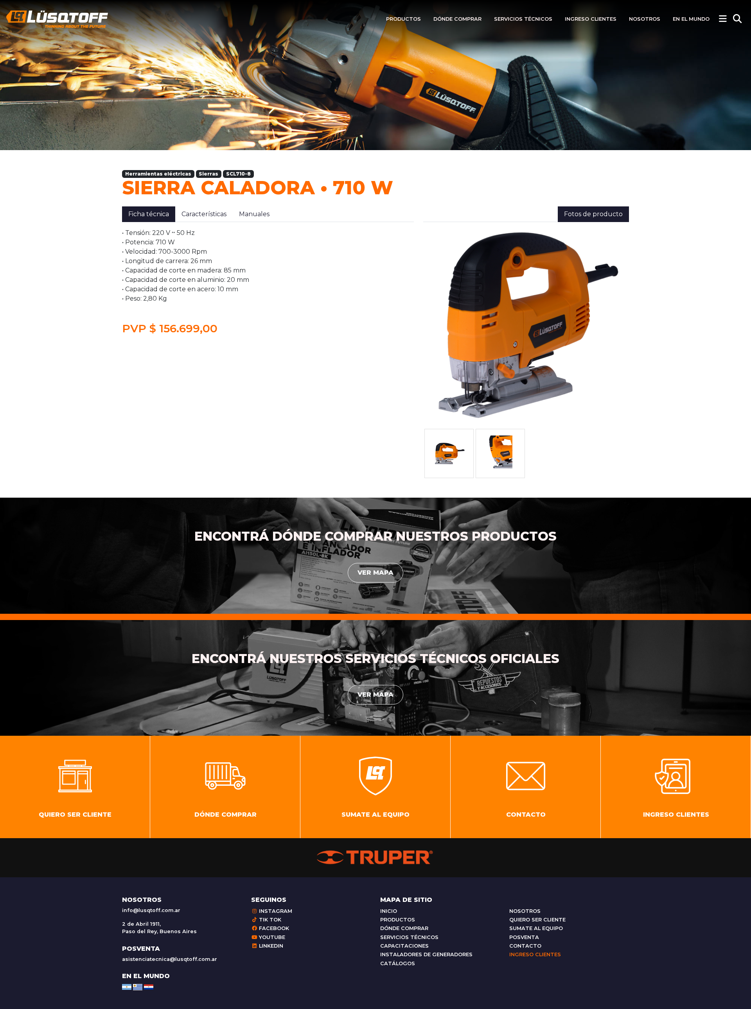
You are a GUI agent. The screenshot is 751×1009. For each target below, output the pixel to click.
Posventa (524, 937)
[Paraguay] (148, 986)
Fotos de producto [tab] (593, 214)
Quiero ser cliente (537, 920)
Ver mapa (375, 572)
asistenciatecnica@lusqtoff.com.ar (169, 959)
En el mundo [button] (691, 19)
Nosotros (644, 19)
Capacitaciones (404, 946)
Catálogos (397, 963)
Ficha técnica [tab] (148, 214)
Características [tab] (203, 214)
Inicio (388, 911)
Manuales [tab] (254, 214)
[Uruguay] (137, 986)
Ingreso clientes (590, 19)
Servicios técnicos (523, 19)
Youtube (271, 937)
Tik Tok (269, 920)
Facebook (273, 928)
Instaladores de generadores (426, 954)
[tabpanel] (268, 281)
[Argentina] (126, 986)
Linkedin (270, 946)
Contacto (525, 946)
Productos (403, 19)
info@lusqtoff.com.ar (151, 910)
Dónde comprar (457, 19)
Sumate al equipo (536, 928)
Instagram (274, 911)
